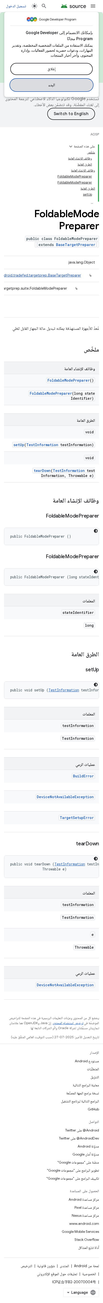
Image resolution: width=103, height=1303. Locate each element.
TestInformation (42, 444)
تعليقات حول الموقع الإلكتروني (57, 1274)
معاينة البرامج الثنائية (86, 1085)
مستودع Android (87, 1061)
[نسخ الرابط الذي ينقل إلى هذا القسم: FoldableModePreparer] (41, 516)
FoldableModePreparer (69, 380)
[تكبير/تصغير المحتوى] (71, 146)
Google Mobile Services (80, 1231)
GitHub (93, 1109)
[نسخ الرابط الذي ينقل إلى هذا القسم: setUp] (81, 670)
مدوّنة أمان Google (85, 1154)
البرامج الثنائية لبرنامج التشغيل (80, 1101)
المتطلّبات (93, 1069)
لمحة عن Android (86, 1266)
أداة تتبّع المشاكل (88, 1247)
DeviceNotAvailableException (65, 796)
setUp (19, 444)
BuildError (83, 776)
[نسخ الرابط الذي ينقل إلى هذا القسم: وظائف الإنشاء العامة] (48, 501)
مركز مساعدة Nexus (85, 1215)
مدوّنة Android (88, 1146)
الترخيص (26, 1266)
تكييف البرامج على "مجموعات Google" (72, 1178)
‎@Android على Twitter (82, 1130)
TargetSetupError (77, 817)
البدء (51, 85)
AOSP (94, 134)
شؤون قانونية (46, 1266)
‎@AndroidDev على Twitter (79, 1138)
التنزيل (94, 1077)
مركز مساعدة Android (83, 1199)
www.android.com (84, 1223)
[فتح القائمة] (93, 6)
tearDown (42, 470)
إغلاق (52, 68)
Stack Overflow (86, 1239)
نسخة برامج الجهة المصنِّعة (82, 1093)
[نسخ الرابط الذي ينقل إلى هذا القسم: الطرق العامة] (66, 655)
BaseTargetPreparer (75, 244)
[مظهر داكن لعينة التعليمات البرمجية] (96, 531)
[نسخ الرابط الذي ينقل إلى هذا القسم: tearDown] (71, 844)
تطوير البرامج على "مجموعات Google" (73, 1170)
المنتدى (64, 1266)
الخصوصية (89, 1274)
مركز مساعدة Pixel (86, 1207)
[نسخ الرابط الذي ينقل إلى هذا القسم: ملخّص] (79, 350)
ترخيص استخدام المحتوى (67, 1023)
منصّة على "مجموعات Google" (78, 1162)
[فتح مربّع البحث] (44, 6)
